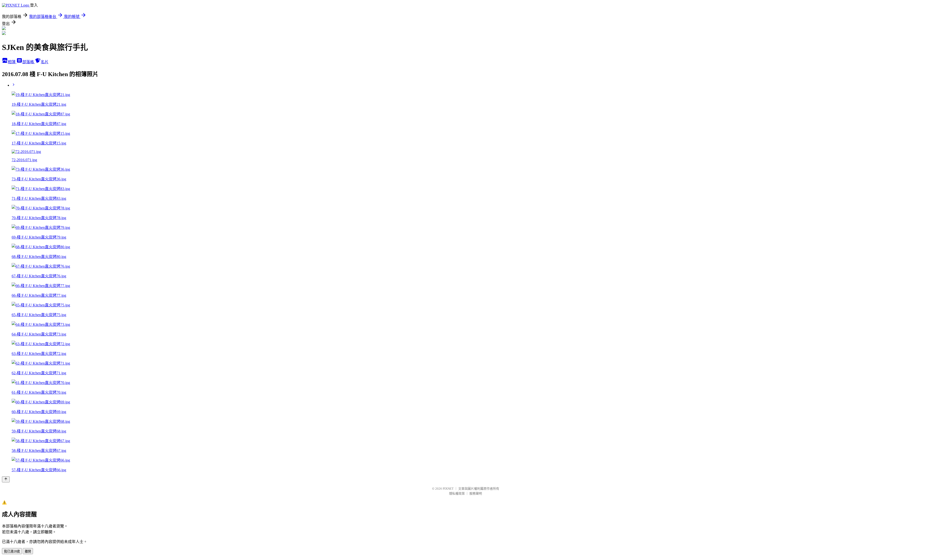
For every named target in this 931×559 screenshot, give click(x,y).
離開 (28, 551)
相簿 (12, 62)
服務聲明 (475, 493)
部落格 (28, 62)
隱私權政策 (457, 493)
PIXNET (448, 488)
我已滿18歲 (12, 551)
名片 (44, 62)
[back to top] (6, 479)
